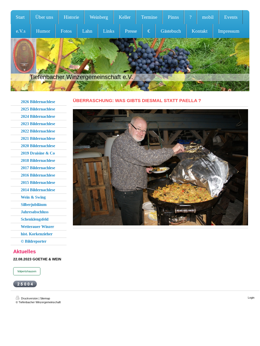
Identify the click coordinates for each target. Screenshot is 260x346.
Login (251, 297)
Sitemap (45, 298)
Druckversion (29, 298)
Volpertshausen (26, 271)
